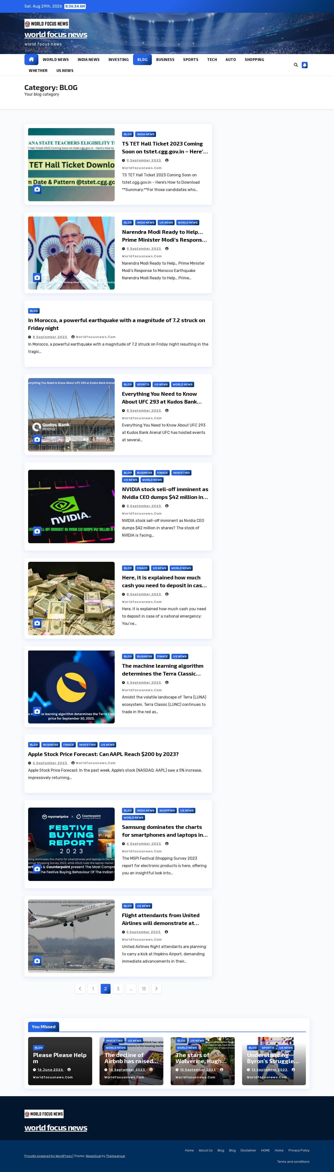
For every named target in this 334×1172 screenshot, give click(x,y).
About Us (206, 1150)
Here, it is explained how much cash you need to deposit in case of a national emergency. (163, 585)
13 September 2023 (270, 1069)
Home (189, 1150)
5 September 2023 (144, 932)
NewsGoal (93, 1156)
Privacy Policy (299, 1150)
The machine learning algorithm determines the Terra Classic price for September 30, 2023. (162, 673)
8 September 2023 (50, 337)
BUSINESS (165, 59)
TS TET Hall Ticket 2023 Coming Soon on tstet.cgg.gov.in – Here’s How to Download (164, 151)
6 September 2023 (144, 682)
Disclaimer (248, 1150)
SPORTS (190, 59)
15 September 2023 (198, 1069)
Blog (221, 1150)
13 (144, 989)
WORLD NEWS (56, 59)
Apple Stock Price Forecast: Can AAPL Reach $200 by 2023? (103, 754)
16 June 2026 (51, 1069)
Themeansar (115, 1156)
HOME (265, 1150)
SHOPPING (254, 59)
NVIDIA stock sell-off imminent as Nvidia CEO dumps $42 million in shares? (165, 497)
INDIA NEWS (89, 59)
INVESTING (119, 59)
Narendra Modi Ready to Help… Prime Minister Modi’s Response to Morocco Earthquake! (163, 239)
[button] (296, 65)
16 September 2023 (127, 1069)
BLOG (142, 59)
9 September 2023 (144, 160)
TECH (212, 59)
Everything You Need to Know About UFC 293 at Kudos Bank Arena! (159, 401)
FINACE (162, 472)
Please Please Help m (60, 1057)
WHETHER (38, 70)
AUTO (231, 59)
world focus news (55, 34)
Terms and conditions (293, 1161)
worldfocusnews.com (96, 337)
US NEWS (65, 70)
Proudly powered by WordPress (48, 1156)
